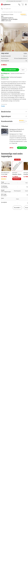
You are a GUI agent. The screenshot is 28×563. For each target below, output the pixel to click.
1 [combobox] (23, 69)
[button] (14, 56)
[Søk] (2, 8)
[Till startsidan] (5, 4)
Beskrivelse (6, 111)
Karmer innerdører (18, 12)
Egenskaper (6, 116)
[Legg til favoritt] (25, 26)
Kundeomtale (13, 121)
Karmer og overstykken (8, 12)
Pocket (3, 106)
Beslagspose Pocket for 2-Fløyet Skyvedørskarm (16, 130)
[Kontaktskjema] (19, 4)
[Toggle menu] (26, 4)
